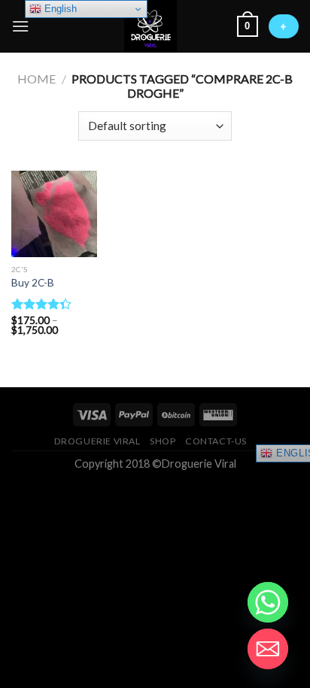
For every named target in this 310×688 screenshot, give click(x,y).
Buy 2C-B (32, 283)
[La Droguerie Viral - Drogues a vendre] (150, 26)
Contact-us (216, 441)
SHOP (162, 441)
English (59, 8)
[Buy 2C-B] (54, 213)
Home (36, 78)
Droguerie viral (97, 441)
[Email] (268, 649)
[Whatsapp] (268, 602)
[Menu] (20, 26)
